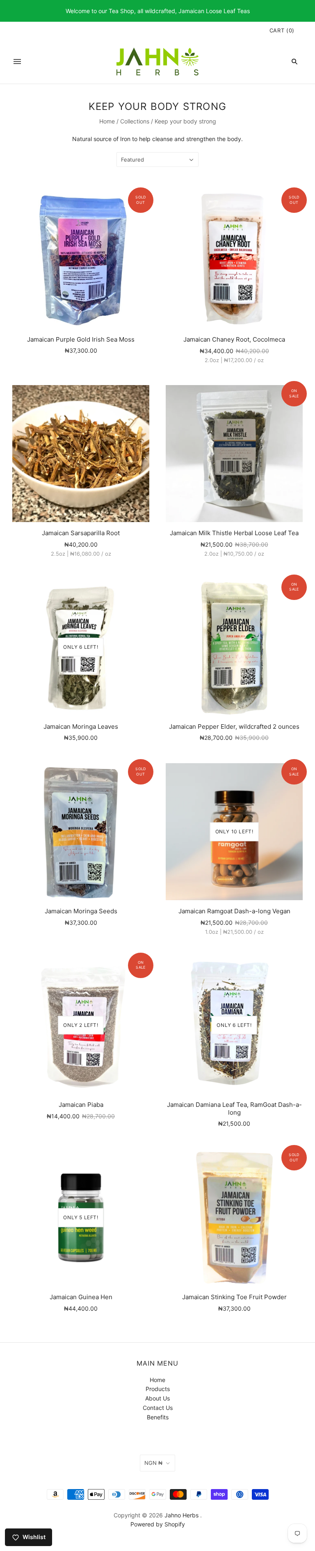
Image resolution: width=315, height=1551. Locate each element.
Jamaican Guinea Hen (81, 1297)
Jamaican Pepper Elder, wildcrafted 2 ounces (234, 726)
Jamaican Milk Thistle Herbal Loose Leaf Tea (234, 533)
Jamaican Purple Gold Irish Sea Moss (81, 339)
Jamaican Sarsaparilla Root (81, 533)
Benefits (158, 1417)
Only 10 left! (234, 831)
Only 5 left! (80, 1217)
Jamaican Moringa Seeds (81, 911)
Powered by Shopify (157, 1524)
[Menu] (17, 61)
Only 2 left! (80, 1025)
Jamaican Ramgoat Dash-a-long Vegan (234, 911)
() (281, 30)
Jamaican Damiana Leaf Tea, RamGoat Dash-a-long (234, 1108)
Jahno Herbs (181, 1515)
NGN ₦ (153, 1463)
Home (107, 121)
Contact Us (158, 1407)
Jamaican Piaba (81, 1105)
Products (158, 1388)
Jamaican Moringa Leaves (80, 726)
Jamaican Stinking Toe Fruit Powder (234, 1297)
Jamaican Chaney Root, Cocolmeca (234, 339)
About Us (157, 1398)
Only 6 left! (80, 647)
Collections (134, 121)
